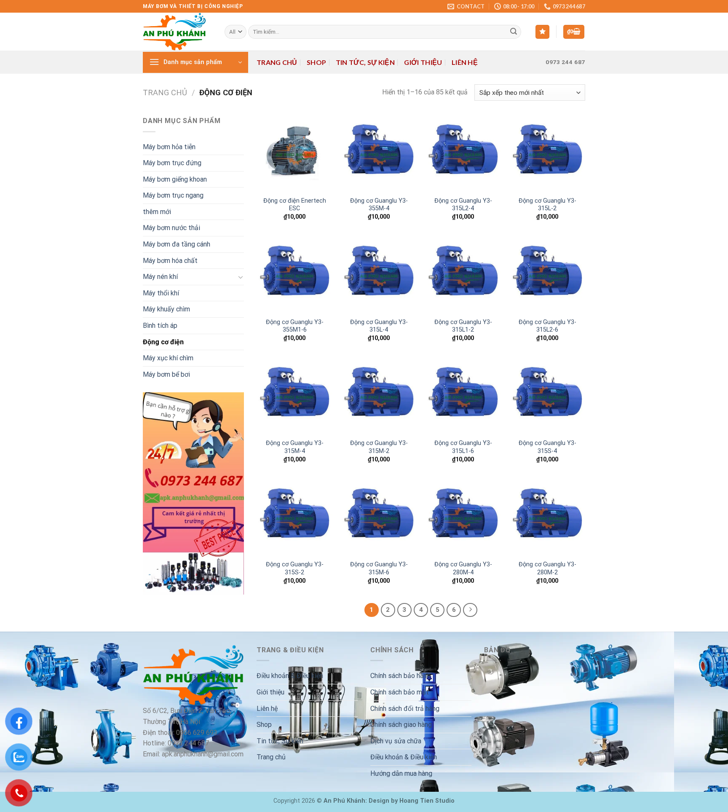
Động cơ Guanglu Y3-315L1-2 (463, 326)
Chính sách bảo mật (399, 692)
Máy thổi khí (161, 293)
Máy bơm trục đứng (172, 163)
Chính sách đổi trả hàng (404, 709)
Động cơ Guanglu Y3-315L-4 (379, 326)
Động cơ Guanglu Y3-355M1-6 (295, 326)
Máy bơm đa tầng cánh (176, 244)
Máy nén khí (160, 277)
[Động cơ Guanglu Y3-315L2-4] (463, 153)
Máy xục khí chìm (168, 358)
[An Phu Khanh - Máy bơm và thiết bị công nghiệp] (177, 32)
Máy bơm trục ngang (173, 195)
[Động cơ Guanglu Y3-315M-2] (379, 396)
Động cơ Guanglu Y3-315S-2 (295, 568)
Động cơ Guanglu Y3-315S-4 (547, 447)
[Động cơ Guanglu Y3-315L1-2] (463, 275)
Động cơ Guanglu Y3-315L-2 (547, 204)
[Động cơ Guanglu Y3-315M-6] (379, 517)
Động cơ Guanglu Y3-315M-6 (379, 568)
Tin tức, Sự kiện (365, 62)
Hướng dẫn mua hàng (401, 773)
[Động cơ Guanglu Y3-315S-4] (547, 396)
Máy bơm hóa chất (170, 261)
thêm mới (157, 212)
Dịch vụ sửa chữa (395, 741)
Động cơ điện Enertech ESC (294, 204)
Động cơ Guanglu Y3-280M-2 (547, 568)
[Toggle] (240, 277)
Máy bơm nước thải (171, 228)
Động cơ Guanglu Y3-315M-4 (295, 447)
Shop (316, 62)
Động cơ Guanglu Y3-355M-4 (379, 204)
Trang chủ (277, 62)
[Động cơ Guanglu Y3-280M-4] (463, 517)
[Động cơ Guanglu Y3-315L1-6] (463, 396)
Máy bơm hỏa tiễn (169, 147)
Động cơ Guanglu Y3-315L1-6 (463, 447)
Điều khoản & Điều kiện (290, 676)
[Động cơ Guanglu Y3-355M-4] (379, 153)
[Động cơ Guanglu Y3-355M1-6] (294, 275)
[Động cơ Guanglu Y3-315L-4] (379, 275)
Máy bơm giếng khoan (175, 179)
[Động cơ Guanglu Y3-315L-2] (547, 153)
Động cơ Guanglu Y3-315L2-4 (463, 204)
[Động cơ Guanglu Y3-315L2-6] (547, 275)
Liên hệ (465, 62)
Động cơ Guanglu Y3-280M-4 (463, 568)
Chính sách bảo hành (400, 676)
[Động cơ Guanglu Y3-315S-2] (294, 517)
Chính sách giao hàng (401, 725)
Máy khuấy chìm (166, 309)
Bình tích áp (160, 326)
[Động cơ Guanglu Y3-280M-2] (547, 517)
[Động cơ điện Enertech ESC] (294, 153)
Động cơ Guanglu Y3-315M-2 (379, 447)
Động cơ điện (163, 342)
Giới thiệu (423, 62)
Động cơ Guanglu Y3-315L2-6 (547, 326)
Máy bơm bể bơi (166, 374)
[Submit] (513, 32)
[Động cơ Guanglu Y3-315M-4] (294, 396)
